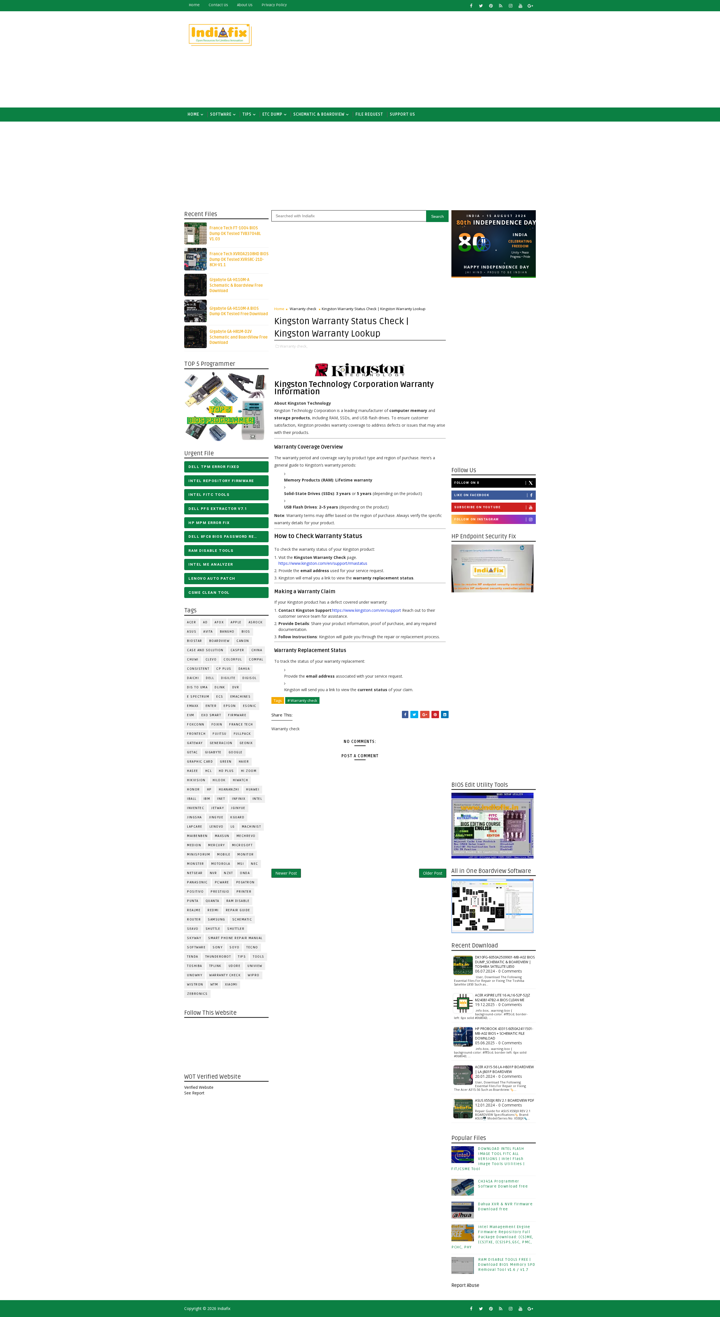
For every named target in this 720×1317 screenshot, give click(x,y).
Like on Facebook (471, 495)
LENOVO (217, 827)
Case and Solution (205, 650)
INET (221, 799)
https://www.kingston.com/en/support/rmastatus (322, 563)
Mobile (223, 854)
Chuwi (193, 659)
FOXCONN (195, 724)
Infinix (239, 799)
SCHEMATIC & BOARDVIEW (319, 114)
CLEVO (211, 659)
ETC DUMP (272, 114)
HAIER (244, 762)
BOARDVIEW (219, 641)
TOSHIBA (194, 966)
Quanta (212, 901)
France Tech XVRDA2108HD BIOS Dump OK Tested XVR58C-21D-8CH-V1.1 (239, 259)
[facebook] (471, 5)
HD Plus (226, 771)
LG (233, 827)
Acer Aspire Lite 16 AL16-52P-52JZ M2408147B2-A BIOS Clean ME (502, 997)
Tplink (215, 966)
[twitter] (481, 5)
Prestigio (220, 892)
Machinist (251, 827)
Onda (245, 873)
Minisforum (198, 854)
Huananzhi (229, 789)
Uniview (255, 966)
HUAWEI (252, 789)
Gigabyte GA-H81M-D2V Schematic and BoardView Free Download (238, 337)
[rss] (500, 5)
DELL (210, 678)
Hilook (219, 780)
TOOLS (258, 957)
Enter (211, 706)
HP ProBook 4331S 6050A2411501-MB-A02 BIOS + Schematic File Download (504, 1033)
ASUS (191, 632)
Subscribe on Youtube (477, 507)
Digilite (228, 678)
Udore (235, 966)
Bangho (227, 632)
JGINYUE (238, 808)
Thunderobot (218, 957)
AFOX (219, 622)
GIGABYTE (213, 752)
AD (205, 622)
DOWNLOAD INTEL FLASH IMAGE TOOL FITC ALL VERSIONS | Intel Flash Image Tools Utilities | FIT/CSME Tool (488, 1159)
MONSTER (195, 864)
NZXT (228, 873)
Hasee (192, 771)
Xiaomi (231, 984)
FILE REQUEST (369, 114)
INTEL (257, 799)
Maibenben (197, 836)
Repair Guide (238, 910)
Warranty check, (293, 346)
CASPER (237, 650)
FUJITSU (220, 734)
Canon (243, 641)
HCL (208, 771)
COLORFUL (233, 659)
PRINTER (244, 892)
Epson (230, 706)
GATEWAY (195, 743)
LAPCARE (194, 827)
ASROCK (256, 622)
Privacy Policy (274, 5)
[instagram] (510, 5)
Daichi (193, 678)
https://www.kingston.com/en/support (366, 610)
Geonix (246, 743)
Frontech (196, 734)
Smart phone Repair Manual (235, 938)
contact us (218, 5)
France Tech (241, 724)
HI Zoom (249, 771)
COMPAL (256, 659)
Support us (402, 114)
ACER (191, 622)
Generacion (221, 743)
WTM (214, 984)
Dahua (244, 669)
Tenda (192, 957)
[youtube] (520, 5)
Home (194, 5)
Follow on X (467, 483)
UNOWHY (194, 975)
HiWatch (240, 780)
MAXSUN (222, 836)
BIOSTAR (194, 641)
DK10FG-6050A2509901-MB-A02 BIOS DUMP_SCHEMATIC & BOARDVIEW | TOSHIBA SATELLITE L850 (505, 962)
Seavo (193, 929)
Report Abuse (465, 1285)
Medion (194, 845)
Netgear (195, 873)
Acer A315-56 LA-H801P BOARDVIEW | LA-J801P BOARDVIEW (504, 1069)
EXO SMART (211, 715)
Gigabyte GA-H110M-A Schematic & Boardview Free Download (236, 285)
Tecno (252, 947)
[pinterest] (491, 5)
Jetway (217, 808)
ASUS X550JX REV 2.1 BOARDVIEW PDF (504, 1100)
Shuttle (213, 929)
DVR (235, 687)
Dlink (220, 687)
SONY (217, 947)
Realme (194, 910)
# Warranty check (302, 700)
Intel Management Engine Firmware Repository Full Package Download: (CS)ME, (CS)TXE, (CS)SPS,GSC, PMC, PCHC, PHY (492, 1237)
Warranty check (225, 975)
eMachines (240, 697)
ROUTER (194, 919)
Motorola (220, 864)
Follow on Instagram (476, 519)
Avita (208, 632)
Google (236, 752)
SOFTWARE (220, 114)
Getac (192, 752)
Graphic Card (200, 762)
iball (192, 799)
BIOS (246, 632)
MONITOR (245, 854)
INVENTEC (195, 808)
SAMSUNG (216, 919)
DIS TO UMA (197, 687)
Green (226, 762)
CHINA (256, 650)
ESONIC (249, 706)
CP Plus (223, 669)
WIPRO (254, 975)
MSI (240, 864)
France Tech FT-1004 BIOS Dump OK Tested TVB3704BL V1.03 (235, 233)
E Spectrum (198, 697)
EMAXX (193, 706)
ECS (219, 697)
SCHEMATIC (242, 919)
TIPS (246, 114)
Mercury (216, 845)
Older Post (432, 873)
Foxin (217, 724)
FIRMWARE (237, 715)
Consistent (198, 669)
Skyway (194, 938)
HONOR (193, 789)
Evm (190, 715)
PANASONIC (197, 882)
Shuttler (235, 929)
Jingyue (216, 817)
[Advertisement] (433, 59)
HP (209, 789)
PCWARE (222, 882)
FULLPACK (242, 734)
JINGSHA (194, 817)
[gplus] (530, 5)
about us (245, 5)
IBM (207, 799)
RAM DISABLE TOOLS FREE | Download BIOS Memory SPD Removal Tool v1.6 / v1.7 (506, 1264)
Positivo (195, 892)
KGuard (237, 817)
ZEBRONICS (197, 994)
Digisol (249, 678)
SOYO (234, 947)
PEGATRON (245, 882)
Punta (193, 901)
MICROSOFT (242, 845)
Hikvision (196, 780)
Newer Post (286, 873)
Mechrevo (246, 836)
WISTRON (195, 984)
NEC (254, 864)
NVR (213, 873)
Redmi (213, 910)
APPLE (236, 622)
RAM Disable (238, 901)
